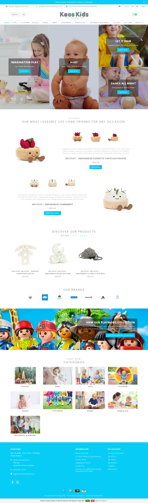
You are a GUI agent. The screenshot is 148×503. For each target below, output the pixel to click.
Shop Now (95, 167)
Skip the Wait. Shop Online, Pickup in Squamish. (74, 2)
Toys (14, 23)
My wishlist (112, 463)
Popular (83, 236)
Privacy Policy (81, 459)
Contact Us (80, 466)
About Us (139, 23)
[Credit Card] (70, 490)
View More (25, 71)
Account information (116, 453)
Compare (111, 466)
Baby (55, 23)
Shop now (123, 50)
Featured (65, 236)
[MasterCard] (77, 490)
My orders (112, 456)
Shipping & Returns (83, 463)
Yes (87, 500)
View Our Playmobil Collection (120, 335)
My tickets (112, 459)
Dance (45, 23)
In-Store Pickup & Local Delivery (88, 456)
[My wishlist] (137, 6)
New (74, 236)
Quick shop (26, 271)
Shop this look (52, 213)
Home (6, 23)
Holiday (117, 23)
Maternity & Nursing (99, 23)
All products (112, 469)
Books (35, 23)
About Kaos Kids (82, 453)
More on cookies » (101, 500)
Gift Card (128, 23)
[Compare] (132, 6)
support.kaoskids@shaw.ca (23, 474)
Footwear (66, 23)
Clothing (25, 23)
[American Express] (64, 490)
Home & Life (80, 23)
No (93, 500)
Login (143, 6)
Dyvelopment (98, 496)
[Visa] (83, 490)
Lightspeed (80, 496)
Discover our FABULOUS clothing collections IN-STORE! (88, 470)
